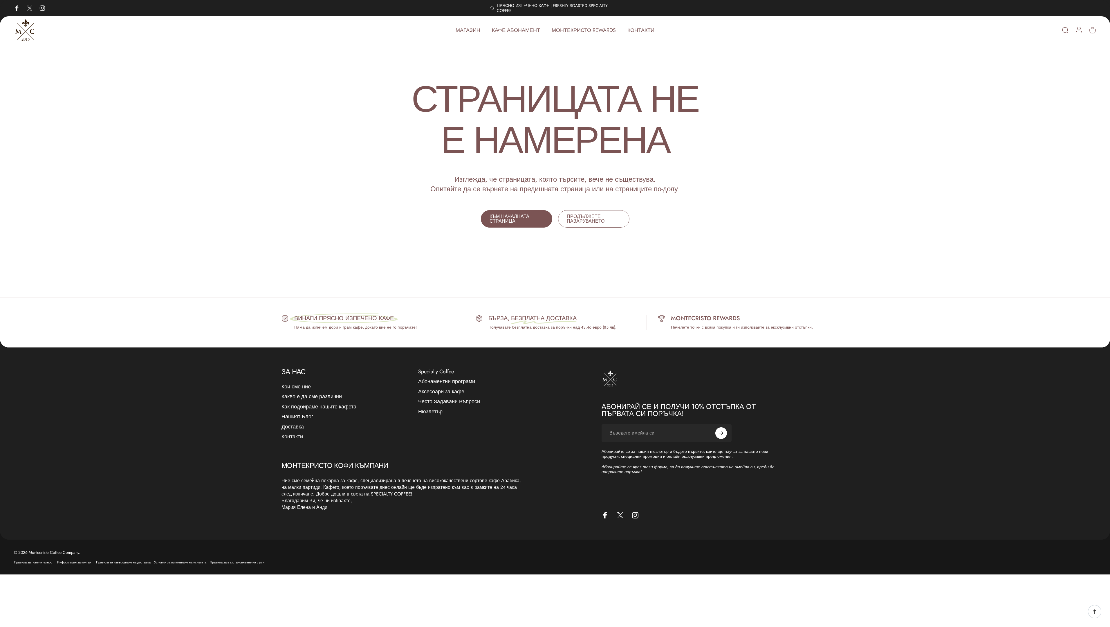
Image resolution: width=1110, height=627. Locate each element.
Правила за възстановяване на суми (237, 562)
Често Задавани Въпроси (449, 401)
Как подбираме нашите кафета (318, 406)
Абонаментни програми (446, 381)
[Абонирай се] (721, 433)
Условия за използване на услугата (180, 562)
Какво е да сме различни (311, 396)
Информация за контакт (75, 562)
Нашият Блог (297, 416)
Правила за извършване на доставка (123, 562)
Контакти (292, 436)
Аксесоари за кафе (441, 391)
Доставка (292, 427)
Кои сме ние (296, 386)
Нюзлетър (430, 411)
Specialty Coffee (436, 371)
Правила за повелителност (34, 562)
